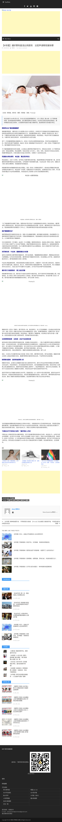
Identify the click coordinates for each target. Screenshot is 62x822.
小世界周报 (6, 798)
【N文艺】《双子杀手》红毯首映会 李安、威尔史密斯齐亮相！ (18, 663)
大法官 (13, 500)
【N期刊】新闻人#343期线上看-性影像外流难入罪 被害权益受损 (20, 732)
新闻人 (13, 48)
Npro (13, 498)
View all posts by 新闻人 (50, 512)
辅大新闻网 (34, 798)
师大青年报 (6, 790)
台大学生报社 (7, 792)
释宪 (9, 500)
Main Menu (8, 39)
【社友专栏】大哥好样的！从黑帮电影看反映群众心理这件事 (21, 615)
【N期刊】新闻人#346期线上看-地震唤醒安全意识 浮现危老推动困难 (20, 698)
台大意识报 (34, 792)
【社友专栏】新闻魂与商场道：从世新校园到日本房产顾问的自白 (21, 604)
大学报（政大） (35, 795)
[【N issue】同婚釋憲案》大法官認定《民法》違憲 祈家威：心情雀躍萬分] (50, 455)
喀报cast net (34, 790)
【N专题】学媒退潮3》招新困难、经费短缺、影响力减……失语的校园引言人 (34, 558)
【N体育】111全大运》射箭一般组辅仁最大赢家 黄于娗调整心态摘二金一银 (18, 657)
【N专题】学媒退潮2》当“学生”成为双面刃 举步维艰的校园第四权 (32, 566)
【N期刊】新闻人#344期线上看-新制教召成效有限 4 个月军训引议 (21, 721)
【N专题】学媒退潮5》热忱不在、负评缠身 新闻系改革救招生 (31, 542)
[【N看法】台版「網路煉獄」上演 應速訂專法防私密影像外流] (11, 455)
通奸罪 (22, 500)
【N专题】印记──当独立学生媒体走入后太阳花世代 (28, 534)
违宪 (18, 500)
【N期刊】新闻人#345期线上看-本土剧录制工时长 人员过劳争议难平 (20, 710)
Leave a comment (22, 48)
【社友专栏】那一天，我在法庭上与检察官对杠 (21, 594)
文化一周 (5, 804)
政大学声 (5, 795)
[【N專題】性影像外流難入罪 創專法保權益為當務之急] (31, 455)
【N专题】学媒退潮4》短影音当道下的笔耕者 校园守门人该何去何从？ (34, 550)
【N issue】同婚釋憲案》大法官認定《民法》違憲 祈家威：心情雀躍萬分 (50, 462)
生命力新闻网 (7, 801)
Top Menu (7, 2)
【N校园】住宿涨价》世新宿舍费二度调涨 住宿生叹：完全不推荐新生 (19, 670)
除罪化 (27, 500)
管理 (3, 779)
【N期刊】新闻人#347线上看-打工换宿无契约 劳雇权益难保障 (20, 688)
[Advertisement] (31, 22)
